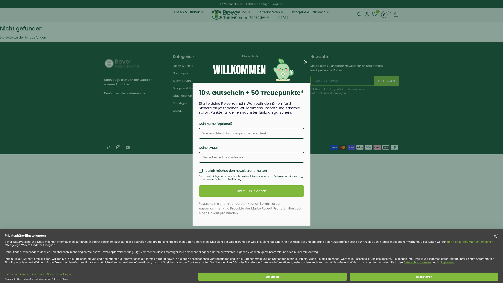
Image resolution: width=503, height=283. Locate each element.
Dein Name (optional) (215, 123)
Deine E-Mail (208, 147)
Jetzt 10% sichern (251, 190)
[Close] (305, 62)
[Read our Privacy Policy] (301, 176)
